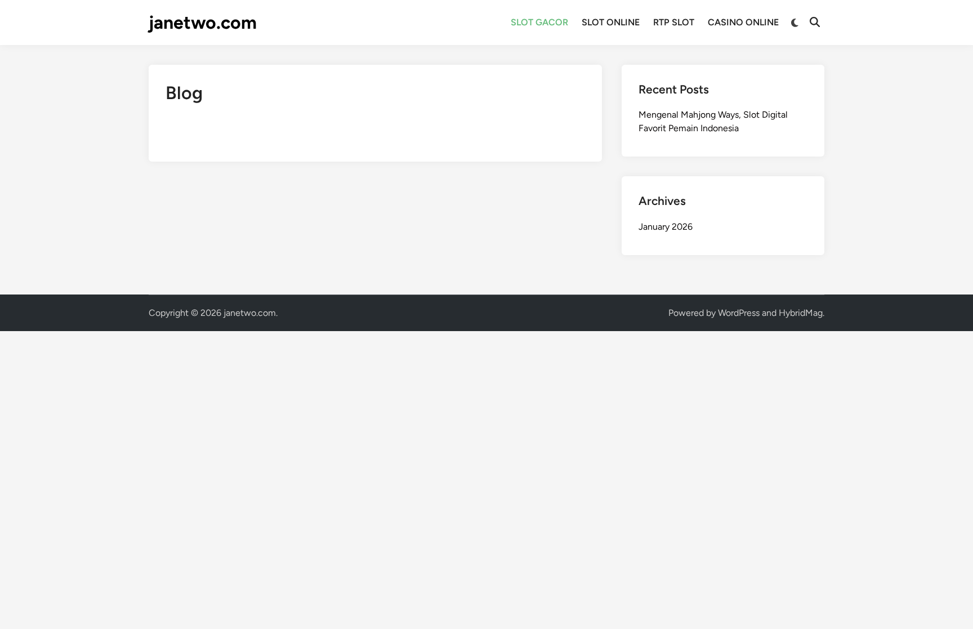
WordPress (739, 312)
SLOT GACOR (539, 22)
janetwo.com (203, 22)
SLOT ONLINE (611, 22)
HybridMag (801, 312)
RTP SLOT (673, 22)
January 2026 (666, 226)
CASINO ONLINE (743, 22)
